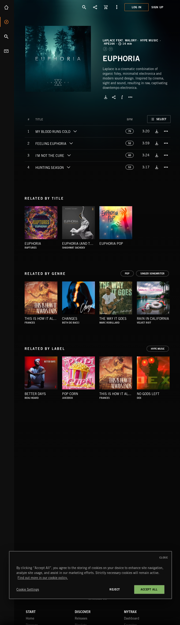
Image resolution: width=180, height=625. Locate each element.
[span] (52, 132)
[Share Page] (95, 7)
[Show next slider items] (174, 300)
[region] (90, 575)
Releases (81, 618)
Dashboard (131, 618)
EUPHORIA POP (111, 243)
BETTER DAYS (35, 394)
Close (163, 557)
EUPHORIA (33, 243)
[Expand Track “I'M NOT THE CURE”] (69, 155)
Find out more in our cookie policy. (43, 578)
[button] (58, 59)
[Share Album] (113, 97)
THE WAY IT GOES (113, 318)
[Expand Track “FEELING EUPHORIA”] (71, 143)
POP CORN (70, 394)
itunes (105, 48)
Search (7, 36)
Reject (114, 589)
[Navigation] (116, 7)
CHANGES (69, 318)
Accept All (149, 589)
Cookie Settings (27, 589)
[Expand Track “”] (47, 119)
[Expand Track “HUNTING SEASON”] (68, 167)
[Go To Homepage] (40, 7)
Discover (7, 22)
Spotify (111, 48)
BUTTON (130, 97)
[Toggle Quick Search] (84, 7)
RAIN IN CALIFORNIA (153, 318)
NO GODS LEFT (148, 394)
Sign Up (157, 7)
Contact (7, 51)
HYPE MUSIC (149, 40)
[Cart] (106, 7)
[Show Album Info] (122, 97)
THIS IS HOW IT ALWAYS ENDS (48, 318)
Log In (137, 7)
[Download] (105, 97)
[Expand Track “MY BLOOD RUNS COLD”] (75, 131)
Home (7, 7)
